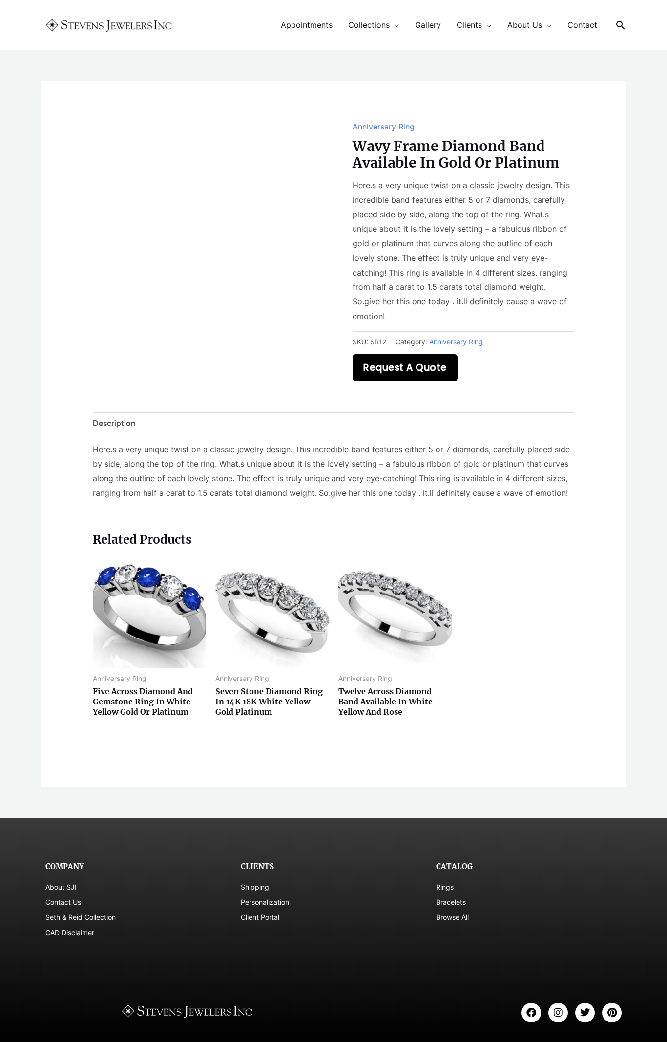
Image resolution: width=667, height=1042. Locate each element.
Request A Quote (405, 367)
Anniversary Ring (384, 126)
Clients (469, 25)
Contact (582, 25)
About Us (524, 25)
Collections (369, 25)
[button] (620, 25)
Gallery (428, 25)
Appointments (307, 25)
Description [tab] (114, 423)
